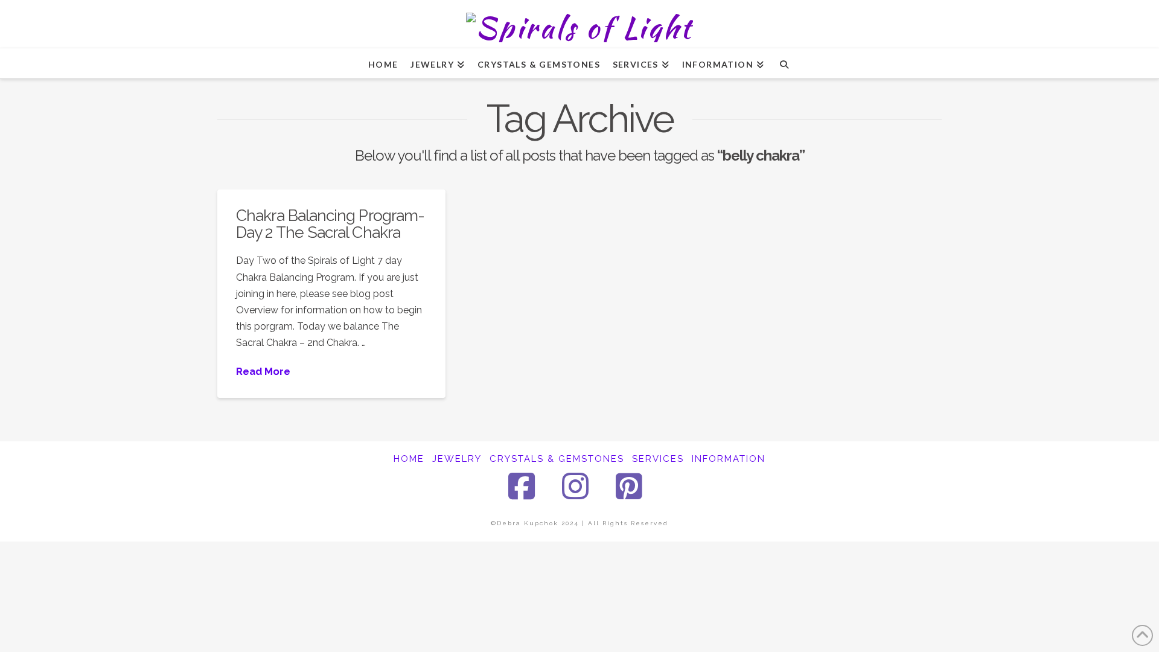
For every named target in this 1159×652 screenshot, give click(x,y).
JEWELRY (457, 458)
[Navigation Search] (783, 63)
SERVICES (658, 458)
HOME (409, 458)
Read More (263, 371)
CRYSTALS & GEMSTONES (557, 458)
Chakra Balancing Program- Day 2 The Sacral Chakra (330, 223)
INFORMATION (728, 458)
